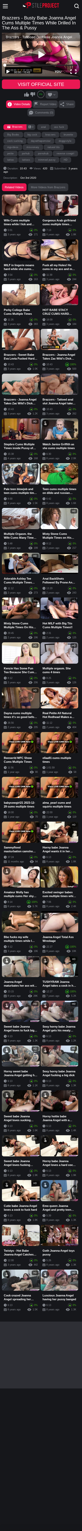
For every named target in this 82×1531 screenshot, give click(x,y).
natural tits (53, 147)
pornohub (43, 153)
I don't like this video (32, 94)
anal (43, 127)
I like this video (26, 94)
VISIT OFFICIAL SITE (41, 84)
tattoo (10, 159)
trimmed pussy (46, 159)
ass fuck (59, 127)
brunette (68, 134)
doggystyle (65, 140)
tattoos (26, 159)
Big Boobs (13, 134)
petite (10, 153)
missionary (33, 147)
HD (65, 159)
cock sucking (15, 140)
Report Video (48, 104)
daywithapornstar (41, 140)
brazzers (50, 134)
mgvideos (12, 147)
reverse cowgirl (65, 153)
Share (70, 104)
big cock (32, 134)
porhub (26, 153)
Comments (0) (44, 112)
